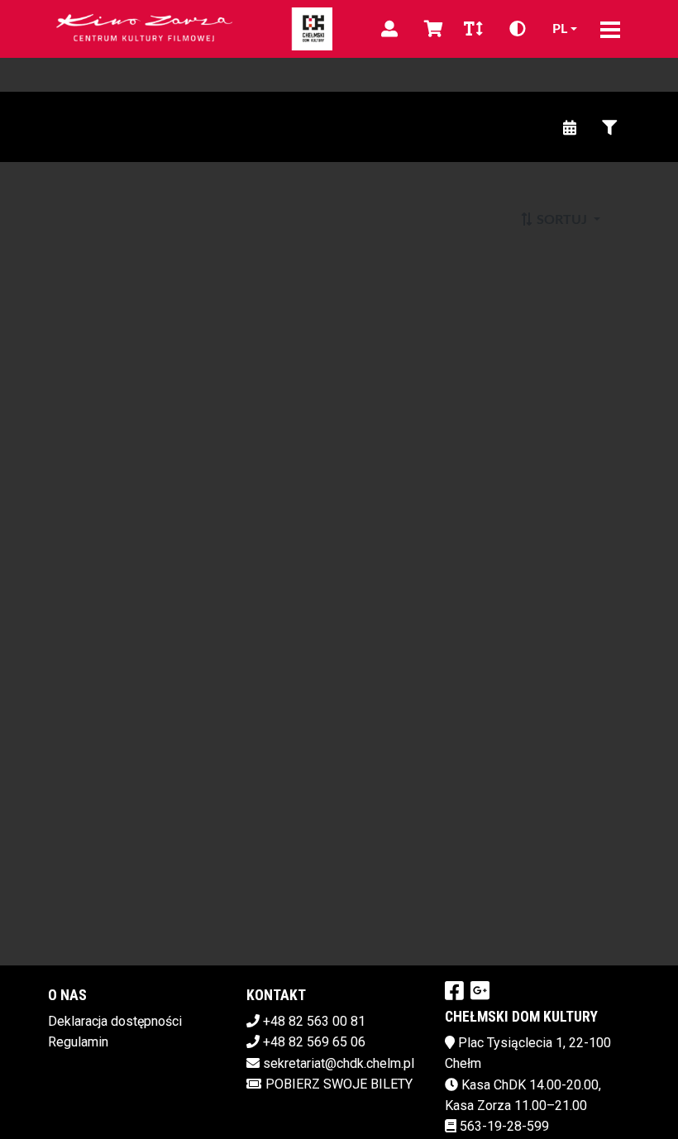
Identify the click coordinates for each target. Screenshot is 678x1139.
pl (559, 29)
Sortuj (561, 219)
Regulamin (78, 1042)
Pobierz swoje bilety (339, 1084)
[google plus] (479, 990)
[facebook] (454, 990)
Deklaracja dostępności (115, 1021)
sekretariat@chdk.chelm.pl (338, 1063)
